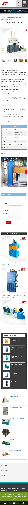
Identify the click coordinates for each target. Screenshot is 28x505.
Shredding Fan (14, 396)
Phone (6, 206)
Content (5, 213)
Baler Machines (10, 17)
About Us (3, 475)
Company (5, 210)
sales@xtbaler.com (8, 486)
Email (6, 203)
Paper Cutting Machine (6, 19)
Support (3, 472)
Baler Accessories (4, 467)
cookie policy (15, 499)
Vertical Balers (18, 17)
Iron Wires (13, 429)
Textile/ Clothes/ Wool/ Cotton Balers (17, 356)
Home (4, 17)
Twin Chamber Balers (16, 364)
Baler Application (4, 470)
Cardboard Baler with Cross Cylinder (16, 339)
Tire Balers (14, 373)
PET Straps (13, 440)
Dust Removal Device (16, 407)
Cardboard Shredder (15, 450)
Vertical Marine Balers (17, 382)
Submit (8, 222)
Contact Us (3, 477)
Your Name (6, 200)
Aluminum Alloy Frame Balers (17, 348)
